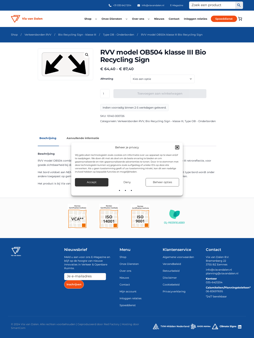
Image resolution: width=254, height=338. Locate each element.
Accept (92, 182)
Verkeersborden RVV (38, 34)
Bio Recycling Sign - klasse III (77, 34)
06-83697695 (214, 291)
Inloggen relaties (195, 18)
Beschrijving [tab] (47, 138)
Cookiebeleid (171, 284)
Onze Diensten (112, 18)
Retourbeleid (171, 270)
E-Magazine (176, 5)
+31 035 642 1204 (122, 5)
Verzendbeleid (172, 264)
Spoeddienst (224, 18)
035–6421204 (214, 282)
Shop (87, 18)
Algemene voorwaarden (178, 257)
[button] (177, 147)
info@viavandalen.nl (153, 5)
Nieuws (159, 18)
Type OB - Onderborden (118, 34)
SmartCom (18, 328)
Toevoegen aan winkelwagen (159, 93)
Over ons (138, 18)
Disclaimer (170, 277)
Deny (127, 182)
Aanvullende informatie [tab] (83, 138)
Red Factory (112, 324)
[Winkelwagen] (240, 19)
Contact (174, 18)
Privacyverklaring (174, 291)
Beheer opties (162, 182)
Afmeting (106, 78)
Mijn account (128, 291)
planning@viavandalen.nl (222, 273)
